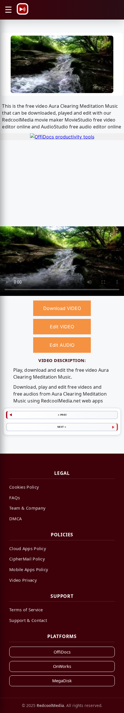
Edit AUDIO (62, 345)
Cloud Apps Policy (27, 548)
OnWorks (62, 666)
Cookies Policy (24, 487)
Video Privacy (23, 580)
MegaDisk (62, 680)
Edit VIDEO (62, 326)
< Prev (62, 414)
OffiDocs (62, 652)
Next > (61, 426)
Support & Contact (28, 620)
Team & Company (27, 508)
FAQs (14, 497)
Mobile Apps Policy (28, 569)
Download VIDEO (62, 308)
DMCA (15, 518)
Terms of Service (26, 609)
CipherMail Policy (27, 559)
